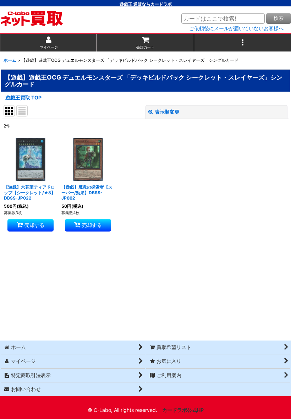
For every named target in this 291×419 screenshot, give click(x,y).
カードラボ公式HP (183, 410)
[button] (242, 42)
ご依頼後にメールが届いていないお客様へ (236, 28)
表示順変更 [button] (167, 112)
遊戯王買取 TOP (23, 97)
